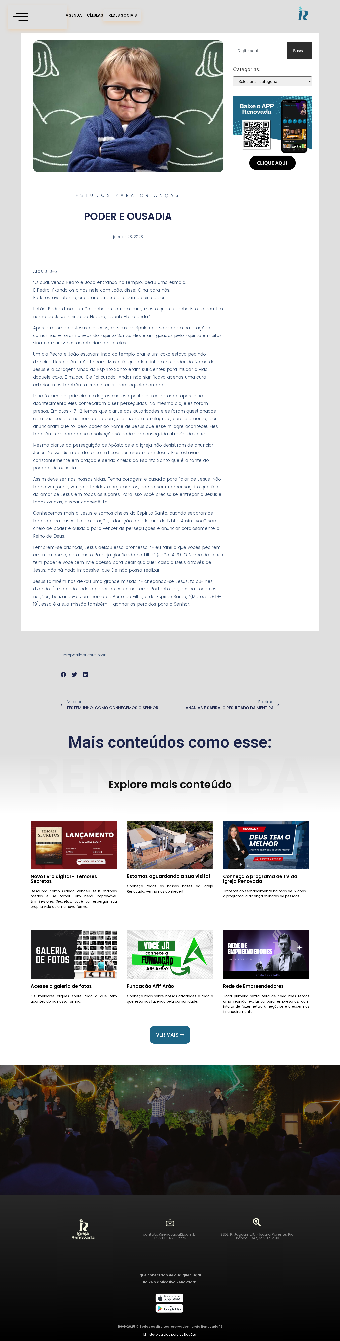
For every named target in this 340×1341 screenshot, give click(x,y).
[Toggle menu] (37, 17)
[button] (63, 675)
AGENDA (74, 15)
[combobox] (259, 50)
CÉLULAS (95, 15)
